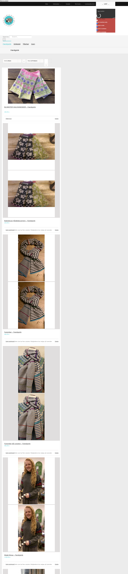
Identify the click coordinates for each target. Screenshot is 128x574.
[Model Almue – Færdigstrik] (31, 504)
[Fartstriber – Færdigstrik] (31, 282)
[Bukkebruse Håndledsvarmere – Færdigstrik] (31, 170)
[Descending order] (24, 61)
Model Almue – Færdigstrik (13, 555)
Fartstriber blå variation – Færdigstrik (17, 444)
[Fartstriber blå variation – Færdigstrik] (31, 393)
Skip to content (4, 1)
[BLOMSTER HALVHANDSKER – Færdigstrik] (31, 86)
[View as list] (46, 64)
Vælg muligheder (10, 230)
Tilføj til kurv (9, 118)
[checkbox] (106, 21)
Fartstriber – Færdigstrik (12, 332)
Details (56, 118)
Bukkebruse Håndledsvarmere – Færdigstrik (19, 221)
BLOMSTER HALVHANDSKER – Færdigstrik (20, 107)
